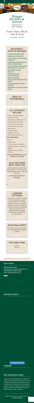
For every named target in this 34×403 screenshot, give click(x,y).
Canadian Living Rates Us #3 (16, 56)
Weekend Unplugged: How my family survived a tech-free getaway (17, 79)
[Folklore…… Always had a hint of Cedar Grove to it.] (17, 330)
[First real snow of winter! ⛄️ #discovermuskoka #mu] (17, 310)
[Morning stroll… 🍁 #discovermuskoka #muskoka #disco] (17, 341)
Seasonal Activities (17, 181)
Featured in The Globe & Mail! (16, 54)
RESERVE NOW (17, 43)
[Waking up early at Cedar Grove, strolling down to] (17, 353)
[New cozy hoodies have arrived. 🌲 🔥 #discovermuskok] (17, 320)
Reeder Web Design (17, 398)
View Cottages (17, 217)
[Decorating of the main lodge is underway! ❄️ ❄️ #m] (17, 301)
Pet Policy (17, 250)
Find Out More (17, 235)
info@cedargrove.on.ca (14, 272)
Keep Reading (17, 102)
